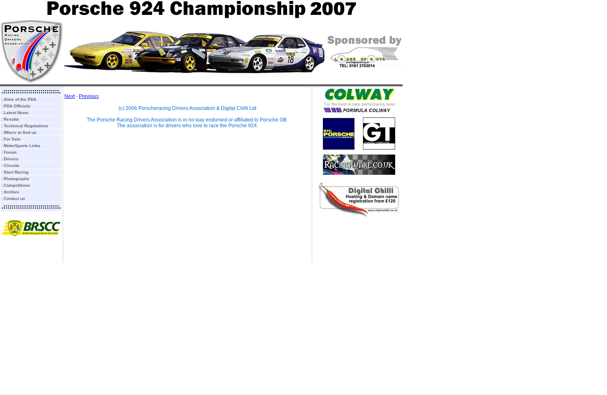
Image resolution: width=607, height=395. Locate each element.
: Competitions (15, 185)
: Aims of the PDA (18, 99)
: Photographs (15, 178)
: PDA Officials (16, 106)
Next (69, 96)
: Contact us (13, 198)
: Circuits (10, 165)
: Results (10, 119)
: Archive (10, 192)
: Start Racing (14, 172)
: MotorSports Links (20, 145)
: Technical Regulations (24, 126)
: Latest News (14, 112)
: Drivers (10, 159)
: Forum (9, 152)
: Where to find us (18, 132)
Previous (89, 96)
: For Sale (11, 139)
